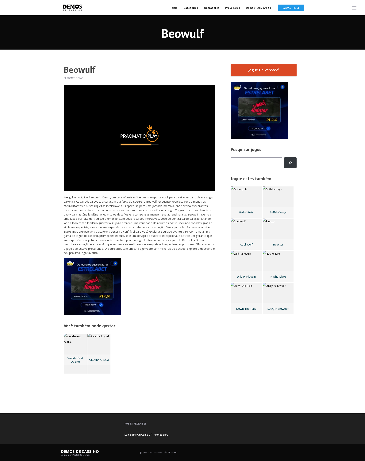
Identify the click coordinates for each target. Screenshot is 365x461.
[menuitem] (174, 7)
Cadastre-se (290, 8)
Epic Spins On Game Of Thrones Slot (146, 434)
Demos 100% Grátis (258, 8)
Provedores (232, 8)
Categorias (191, 8)
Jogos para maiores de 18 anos (158, 452)
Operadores (211, 8)
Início (174, 8)
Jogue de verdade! (263, 70)
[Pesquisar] (290, 162)
